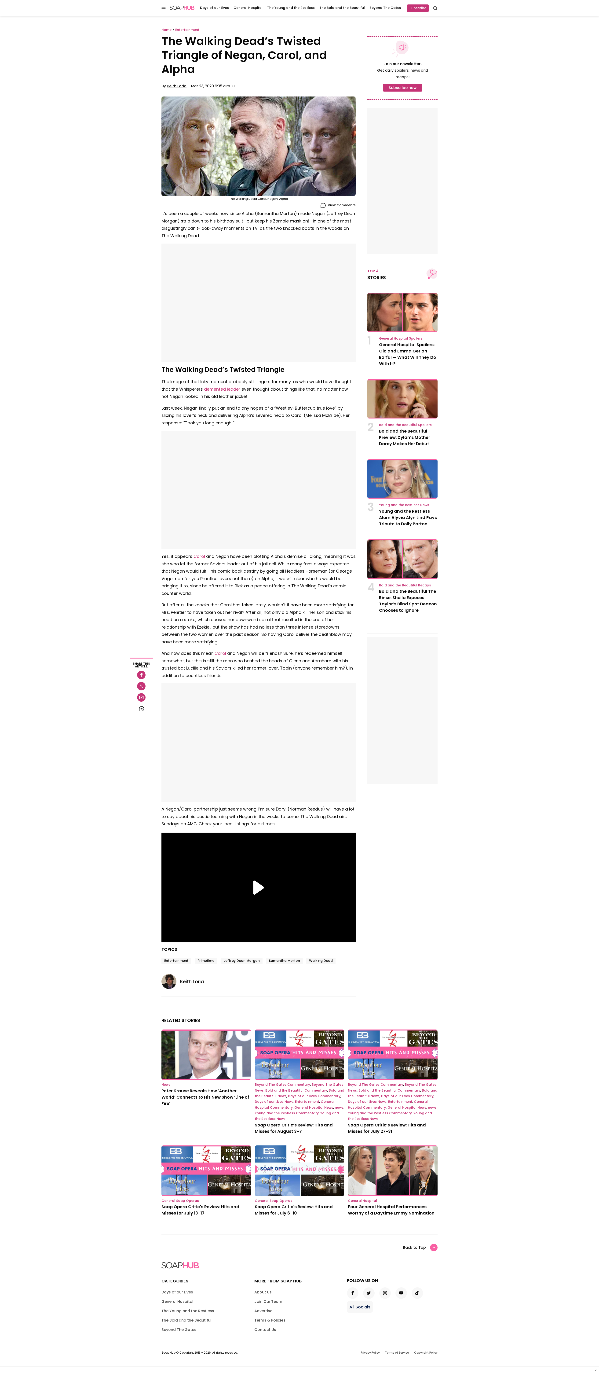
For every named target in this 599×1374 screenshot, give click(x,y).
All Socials (359, 1307)
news (339, 1107)
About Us (263, 1292)
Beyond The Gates (385, 7)
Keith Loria (176, 86)
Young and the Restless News (404, 505)
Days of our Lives (214, 7)
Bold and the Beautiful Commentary (296, 1090)
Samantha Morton (284, 960)
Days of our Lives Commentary (314, 1096)
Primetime (205, 960)
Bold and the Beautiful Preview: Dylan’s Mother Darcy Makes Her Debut (404, 437)
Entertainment (176, 960)
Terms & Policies (269, 1320)
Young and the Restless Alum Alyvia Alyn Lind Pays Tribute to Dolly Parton (408, 517)
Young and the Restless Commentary (287, 1113)
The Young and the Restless (291, 7)
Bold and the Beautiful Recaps (405, 585)
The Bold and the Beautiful (342, 7)
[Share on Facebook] (141, 675)
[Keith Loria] (170, 981)
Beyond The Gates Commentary (282, 1084)
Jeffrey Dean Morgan (241, 960)
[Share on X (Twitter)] (141, 686)
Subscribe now (402, 87)
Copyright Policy (426, 1353)
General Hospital (248, 7)
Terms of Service (397, 1353)
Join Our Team (268, 1301)
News (165, 1084)
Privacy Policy (370, 1353)
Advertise (263, 1311)
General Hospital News (313, 1107)
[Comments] (141, 708)
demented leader (222, 389)
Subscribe (417, 8)
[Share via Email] (141, 697)
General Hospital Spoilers (401, 338)
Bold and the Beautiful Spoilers (405, 424)
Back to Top (414, 1247)
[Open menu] (163, 7)
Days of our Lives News (274, 1101)
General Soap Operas (180, 1200)
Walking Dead (321, 960)
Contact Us (265, 1329)
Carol (199, 556)
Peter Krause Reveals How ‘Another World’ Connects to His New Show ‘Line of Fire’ (205, 1097)
